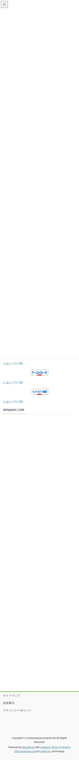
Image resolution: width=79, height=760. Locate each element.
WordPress (28, 747)
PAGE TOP (73, 733)
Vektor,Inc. (45, 751)
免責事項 (8, 703)
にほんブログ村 (13, 363)
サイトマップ (11, 695)
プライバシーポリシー (17, 710)
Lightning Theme (49, 747)
